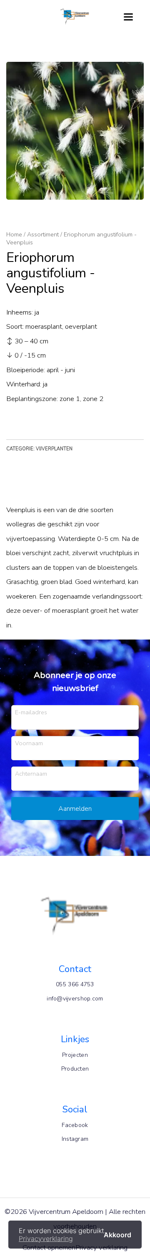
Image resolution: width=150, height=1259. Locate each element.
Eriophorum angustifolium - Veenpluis (71, 238)
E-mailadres (31, 712)
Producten (75, 1069)
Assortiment (43, 234)
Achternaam (31, 773)
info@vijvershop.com (75, 999)
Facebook (75, 1125)
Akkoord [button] (117, 1234)
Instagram (75, 1139)
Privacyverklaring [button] (46, 1238)
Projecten (75, 1055)
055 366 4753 (75, 984)
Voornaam (29, 743)
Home (14, 234)
